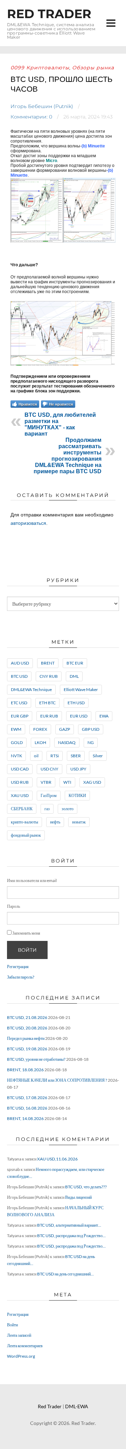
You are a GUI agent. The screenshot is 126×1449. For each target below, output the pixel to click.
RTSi (54, 755)
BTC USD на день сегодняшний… (65, 1273)
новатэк (79, 822)
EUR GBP (19, 716)
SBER (76, 755)
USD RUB (20, 782)
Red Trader (49, 13)
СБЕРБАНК (22, 808)
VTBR (46, 782)
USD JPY (78, 769)
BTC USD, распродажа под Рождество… (71, 1235)
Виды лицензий (78, 1197)
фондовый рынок (26, 835)
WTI (67, 782)
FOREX (40, 729)
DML (74, 676)
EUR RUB (49, 716)
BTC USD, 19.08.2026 (27, 1048)
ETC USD (19, 702)
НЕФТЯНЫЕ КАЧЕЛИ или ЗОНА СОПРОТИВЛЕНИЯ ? (57, 1080)
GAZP (64, 729)
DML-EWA (76, 1406)
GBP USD (90, 729)
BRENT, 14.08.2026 (25, 1118)
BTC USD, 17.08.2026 (27, 1097)
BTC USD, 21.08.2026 (27, 1017)
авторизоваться (28, 523)
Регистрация (18, 966)
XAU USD (20, 795)
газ (47, 808)
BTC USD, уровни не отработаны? (36, 1059)
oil (36, 755)
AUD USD (20, 663)
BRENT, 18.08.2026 (25, 1069)
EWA (103, 716)
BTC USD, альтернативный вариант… (69, 1225)
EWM (16, 729)
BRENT (48, 663)
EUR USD (79, 716)
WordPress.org (21, 1356)
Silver (98, 755)
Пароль (13, 906)
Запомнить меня (26, 933)
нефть (55, 822)
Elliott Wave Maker (81, 689)
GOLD (17, 742)
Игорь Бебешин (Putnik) (41, 106)
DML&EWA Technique (31, 689)
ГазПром (49, 795)
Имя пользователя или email (32, 880)
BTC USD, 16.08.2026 (27, 1108)
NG (91, 742)
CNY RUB (49, 676)
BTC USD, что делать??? (86, 1186)
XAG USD (92, 782)
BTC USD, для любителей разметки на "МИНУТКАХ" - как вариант (60, 424)
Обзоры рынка (93, 67)
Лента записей (19, 1335)
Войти (27, 950)
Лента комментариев (25, 1345)
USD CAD (20, 769)
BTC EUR (74, 663)
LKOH (40, 742)
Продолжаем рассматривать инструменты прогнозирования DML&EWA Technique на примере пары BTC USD (68, 455)
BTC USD (19, 676)
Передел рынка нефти (25, 1038)
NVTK (16, 755)
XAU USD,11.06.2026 (57, 1159)
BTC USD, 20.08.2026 (27, 1027)
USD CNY (49, 769)
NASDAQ (67, 742)
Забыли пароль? (20, 977)
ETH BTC (47, 702)
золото (68, 808)
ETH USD (76, 702)
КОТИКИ (77, 795)
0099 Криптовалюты (39, 67)
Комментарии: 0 (31, 117)
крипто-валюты (24, 822)
